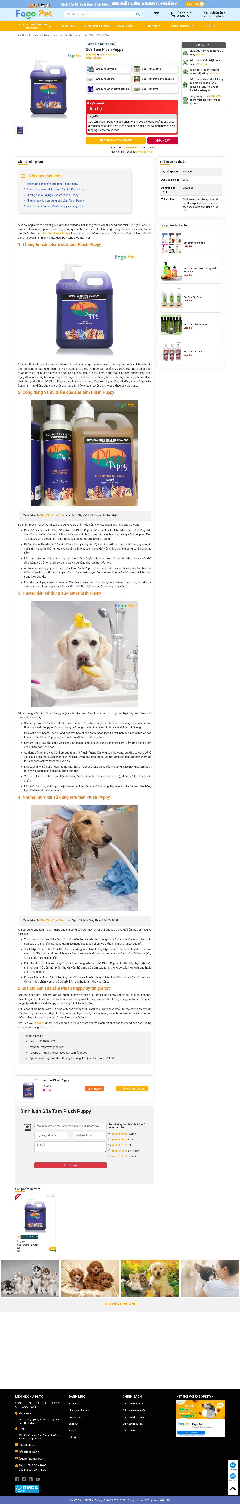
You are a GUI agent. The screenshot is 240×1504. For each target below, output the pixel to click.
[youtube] (38, 1479)
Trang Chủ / (21, 35)
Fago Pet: (94, 116)
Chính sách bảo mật (133, 1423)
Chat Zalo (233, 1469)
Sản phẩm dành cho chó (41, 35)
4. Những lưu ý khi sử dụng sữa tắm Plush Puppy (54, 200)
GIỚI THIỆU (68, 26)
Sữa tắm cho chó (68, 35)
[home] (34, 14)
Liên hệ (72, 1437)
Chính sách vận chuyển (134, 1410)
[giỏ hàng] (156, 14)
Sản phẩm (74, 1423)
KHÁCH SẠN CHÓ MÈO (97, 26)
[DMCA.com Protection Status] (39, 1487)
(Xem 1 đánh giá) (108, 54)
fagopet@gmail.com (31, 1458)
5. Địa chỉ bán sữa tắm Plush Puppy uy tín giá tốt (53, 206)
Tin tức (72, 1430)
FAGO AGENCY (162, 1500)
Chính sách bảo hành (133, 1417)
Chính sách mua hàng (133, 1403)
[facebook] (17, 1479)
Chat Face (233, 1480)
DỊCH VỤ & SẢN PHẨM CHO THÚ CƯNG (32, 26)
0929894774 (215, 96)
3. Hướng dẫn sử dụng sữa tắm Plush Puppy (51, 195)
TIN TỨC (152, 26)
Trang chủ (74, 1403)
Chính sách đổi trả (132, 1430)
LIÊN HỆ (210, 26)
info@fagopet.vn (29, 1451)
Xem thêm (201, 54)
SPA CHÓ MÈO (125, 26)
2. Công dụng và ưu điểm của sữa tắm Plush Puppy (55, 189)
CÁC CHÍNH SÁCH (181, 26)
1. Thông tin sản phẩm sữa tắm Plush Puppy (51, 183)
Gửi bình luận (70, 1165)
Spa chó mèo (75, 1417)
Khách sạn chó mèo (79, 1410)
